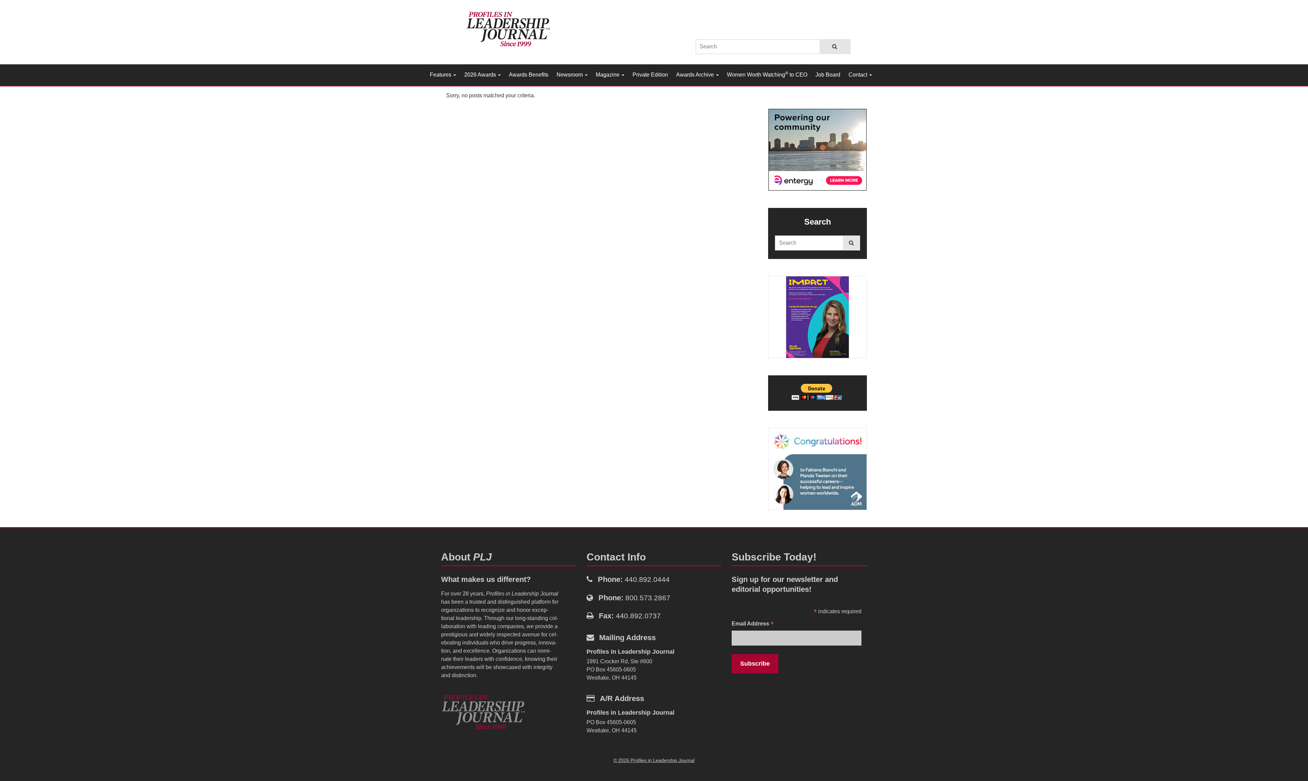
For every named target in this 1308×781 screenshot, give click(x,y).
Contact (858, 75)
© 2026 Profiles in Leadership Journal (654, 760)
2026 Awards (480, 75)
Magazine (608, 75)
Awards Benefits (528, 75)
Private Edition (650, 75)
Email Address (753, 624)
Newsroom (570, 75)
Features (441, 75)
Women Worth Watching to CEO (767, 74)
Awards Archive (695, 75)
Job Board (827, 75)
